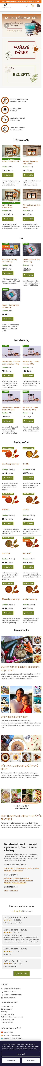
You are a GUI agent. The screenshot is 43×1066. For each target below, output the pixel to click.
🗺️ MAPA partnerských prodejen (11, 1039)
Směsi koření (8, 877)
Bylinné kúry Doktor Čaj (18, 881)
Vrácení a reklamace (7, 1020)
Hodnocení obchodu (21, 905)
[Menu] (38, 6)
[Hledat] (27, 6)
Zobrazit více (21, 975)
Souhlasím (31, 1061)
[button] (5, 25)
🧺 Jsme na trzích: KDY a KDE (10, 1036)
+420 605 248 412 (10, 992)
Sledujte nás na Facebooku (13, 996)
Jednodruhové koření (11, 879)
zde (35, 1049)
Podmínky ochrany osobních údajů (12, 1018)
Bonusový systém (7, 1023)
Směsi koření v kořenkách (21, 877)
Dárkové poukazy (21, 869)
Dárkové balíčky (9, 867)
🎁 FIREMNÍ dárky (7, 1033)
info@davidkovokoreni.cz (12, 989)
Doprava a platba (6, 1010)
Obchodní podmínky (7, 1015)
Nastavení (21, 1054)
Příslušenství (14, 889)
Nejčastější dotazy (7, 1007)
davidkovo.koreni (9, 999)
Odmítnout (11, 1061)
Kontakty (4, 1012)
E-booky (6, 889)
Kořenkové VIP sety (21, 867)
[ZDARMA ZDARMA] (11, 149)
